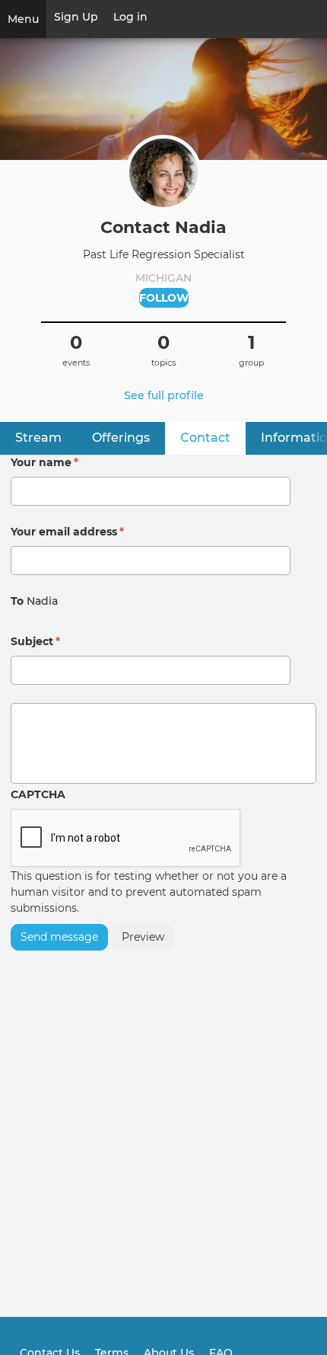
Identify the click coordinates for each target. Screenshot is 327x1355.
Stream (38, 437)
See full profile (164, 395)
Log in (130, 17)
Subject (35, 641)
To (17, 601)
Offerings (121, 437)
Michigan (163, 278)
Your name (44, 462)
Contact (213, 437)
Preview (143, 937)
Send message (59, 937)
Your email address (67, 531)
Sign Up (76, 17)
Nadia (42, 601)
